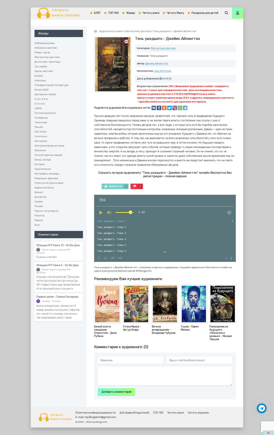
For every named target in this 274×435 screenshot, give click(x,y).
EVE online (40, 131)
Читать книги (151, 13)
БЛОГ (97, 13)
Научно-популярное (46, 210)
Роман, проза (42, 52)
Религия (39, 215)
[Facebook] (159, 108)
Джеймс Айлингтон (156, 63)
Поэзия (38, 206)
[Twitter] (169, 108)
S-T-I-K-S (39, 103)
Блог (37, 224)
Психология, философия (48, 183)
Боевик (38, 75)
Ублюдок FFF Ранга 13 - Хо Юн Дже (58, 245)
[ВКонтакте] (154, 108)
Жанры (130, 13)
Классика (39, 80)
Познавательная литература (51, 85)
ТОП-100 (113, 13)
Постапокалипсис (45, 113)
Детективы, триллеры (47, 61)
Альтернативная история (49, 145)
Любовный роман (44, 43)
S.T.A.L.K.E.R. (41, 99)
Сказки (38, 201)
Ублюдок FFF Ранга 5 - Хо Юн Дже (57, 265)
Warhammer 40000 (45, 94)
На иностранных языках (48, 155)
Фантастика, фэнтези (163, 48)
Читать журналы (198, 412)
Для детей (40, 197)
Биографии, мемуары (46, 173)
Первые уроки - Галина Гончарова (57, 296)
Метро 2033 (41, 89)
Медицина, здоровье (46, 178)
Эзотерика (40, 141)
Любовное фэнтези (45, 47)
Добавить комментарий (116, 391)
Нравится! (118, 186)
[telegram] (185, 108)
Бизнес (38, 192)
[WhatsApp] (180, 108)
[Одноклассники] (164, 108)
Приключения (42, 169)
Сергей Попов (162, 71)
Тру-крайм (40, 66)
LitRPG (38, 108)
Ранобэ (38, 127)
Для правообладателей (134, 412)
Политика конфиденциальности (95, 412)
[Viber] (174, 108)
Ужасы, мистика (43, 71)
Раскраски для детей (205, 13)
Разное (38, 220)
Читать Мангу (175, 13)
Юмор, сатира (42, 159)
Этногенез (40, 136)
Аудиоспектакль (44, 187)
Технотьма (40, 122)
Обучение (40, 150)
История (39, 164)
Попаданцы (41, 117)
